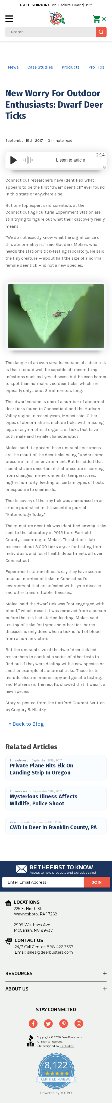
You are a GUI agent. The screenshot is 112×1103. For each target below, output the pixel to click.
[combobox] (56, 32)
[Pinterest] (63, 1023)
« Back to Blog (26, 724)
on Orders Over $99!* (56, 5)
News (13, 67)
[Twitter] (48, 1023)
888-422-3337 (60, 946)
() (104, 19)
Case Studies (40, 67)
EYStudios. (67, 1046)
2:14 (100, 155)
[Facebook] (33, 1023)
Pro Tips (96, 67)
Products (71, 67)
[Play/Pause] (13, 160)
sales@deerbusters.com (50, 952)
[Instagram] (78, 1023)
